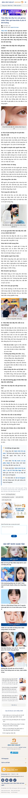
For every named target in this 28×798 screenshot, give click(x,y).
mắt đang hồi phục (10, 494)
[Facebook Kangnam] (2, 780)
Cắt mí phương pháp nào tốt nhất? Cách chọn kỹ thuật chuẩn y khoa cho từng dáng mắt (13, 585)
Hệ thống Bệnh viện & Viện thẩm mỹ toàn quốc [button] (12, 784)
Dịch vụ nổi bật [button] (5, 762)
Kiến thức (10, 5)
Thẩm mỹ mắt (17, 5)
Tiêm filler (4, 30)
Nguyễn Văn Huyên (15, 27)
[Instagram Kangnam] (10, 780)
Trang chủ (4, 5)
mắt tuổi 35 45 (19, 497)
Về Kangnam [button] (4, 758)
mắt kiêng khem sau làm (8, 497)
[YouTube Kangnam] (6, 780)
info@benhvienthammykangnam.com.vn (14, 776)
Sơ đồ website (14, 792)
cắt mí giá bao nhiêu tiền (9, 733)
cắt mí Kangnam (20, 478)
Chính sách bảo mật (5, 790)
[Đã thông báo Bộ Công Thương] (14, 754)
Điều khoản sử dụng (5, 792)
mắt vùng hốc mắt (6, 500)
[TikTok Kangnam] (14, 780)
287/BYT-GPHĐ (22, 747)
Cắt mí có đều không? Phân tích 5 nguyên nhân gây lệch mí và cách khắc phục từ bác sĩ (13, 607)
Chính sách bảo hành (15, 790)
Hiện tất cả (14, 705)
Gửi (14, 536)
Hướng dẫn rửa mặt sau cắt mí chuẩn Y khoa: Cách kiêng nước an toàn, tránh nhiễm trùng (14, 670)
